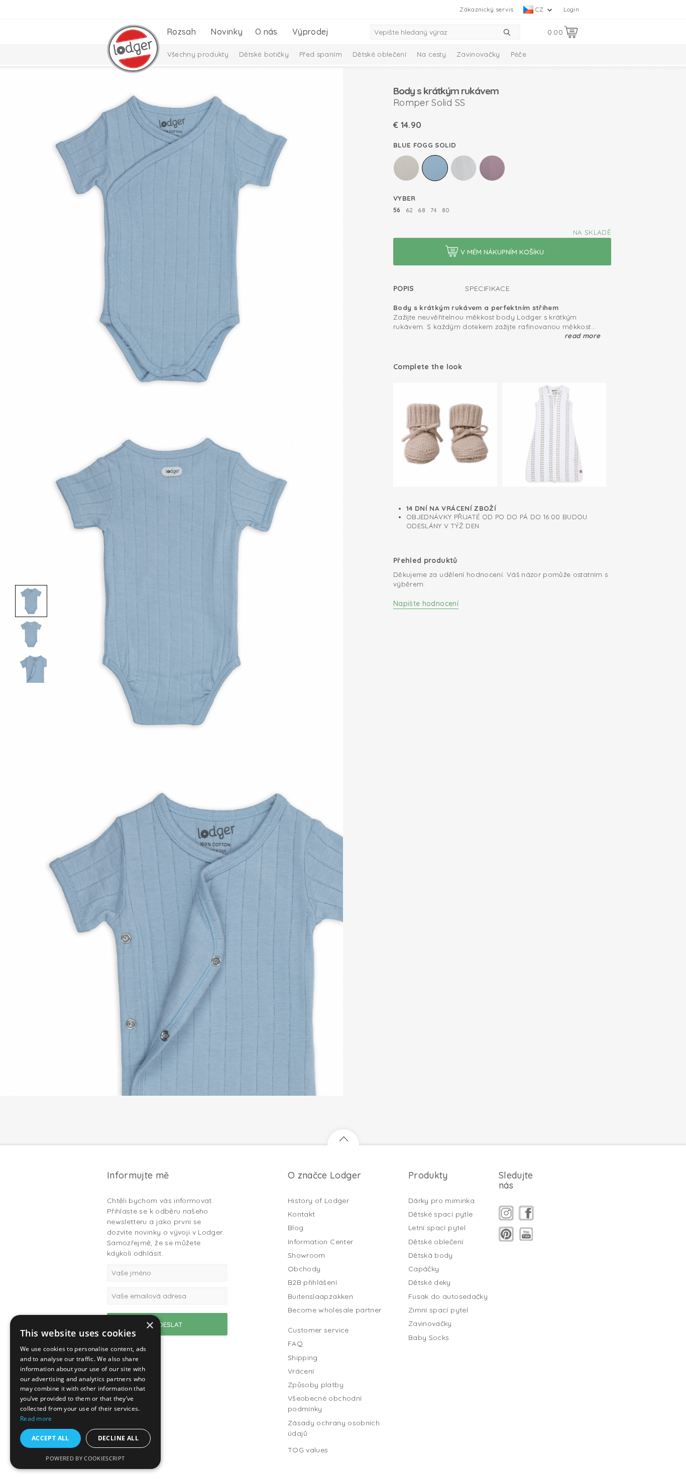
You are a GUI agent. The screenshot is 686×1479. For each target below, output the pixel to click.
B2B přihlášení (312, 1282)
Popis (403, 288)
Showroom (306, 1255)
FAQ (295, 1343)
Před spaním (320, 54)
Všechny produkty (198, 54)
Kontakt (301, 1214)
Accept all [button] (50, 1438)
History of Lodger (318, 1200)
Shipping (303, 1357)
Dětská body (430, 1255)
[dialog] (85, 1392)
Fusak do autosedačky (448, 1296)
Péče (518, 54)
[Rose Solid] (492, 168)
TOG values (308, 1449)
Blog (295, 1227)
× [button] (149, 1325)
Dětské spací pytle (440, 1214)
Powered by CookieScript (85, 1458)
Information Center (320, 1241)
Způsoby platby (316, 1384)
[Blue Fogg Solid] (435, 168)
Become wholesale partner (334, 1309)
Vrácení (301, 1371)
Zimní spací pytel (438, 1309)
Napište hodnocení (426, 603)
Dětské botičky (264, 54)
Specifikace (487, 288)
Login (571, 9)
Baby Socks (428, 1337)
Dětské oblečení (379, 54)
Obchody (304, 1268)
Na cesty (431, 54)
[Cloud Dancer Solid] (463, 168)
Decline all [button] (118, 1438)
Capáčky (423, 1268)
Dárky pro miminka (441, 1200)
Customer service (318, 1330)
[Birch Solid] (406, 168)
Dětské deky (429, 1282)
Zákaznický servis (486, 9)
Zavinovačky (478, 54)
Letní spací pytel (437, 1227)
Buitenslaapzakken (320, 1296)
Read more (582, 336)
